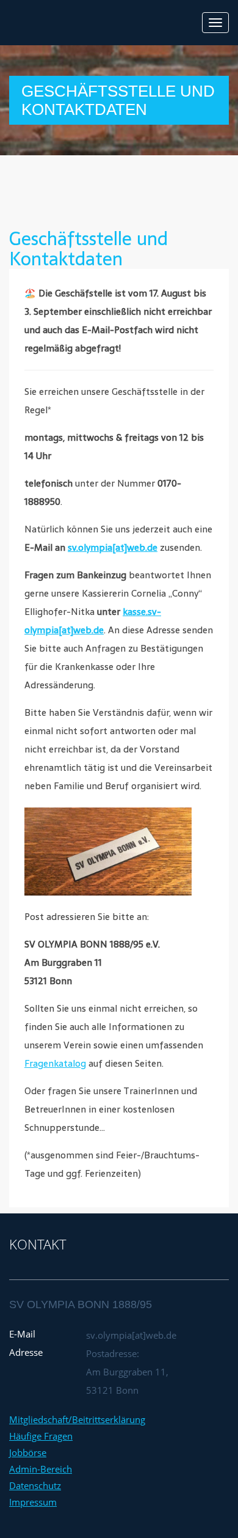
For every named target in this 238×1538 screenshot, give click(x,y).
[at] (66, 630)
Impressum (33, 1502)
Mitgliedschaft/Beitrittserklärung (77, 1419)
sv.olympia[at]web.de (112, 547)
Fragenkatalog (55, 1063)
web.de (88, 630)
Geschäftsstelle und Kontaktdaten (88, 249)
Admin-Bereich (40, 1469)
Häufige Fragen (41, 1436)
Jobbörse (27, 1452)
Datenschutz (35, 1485)
